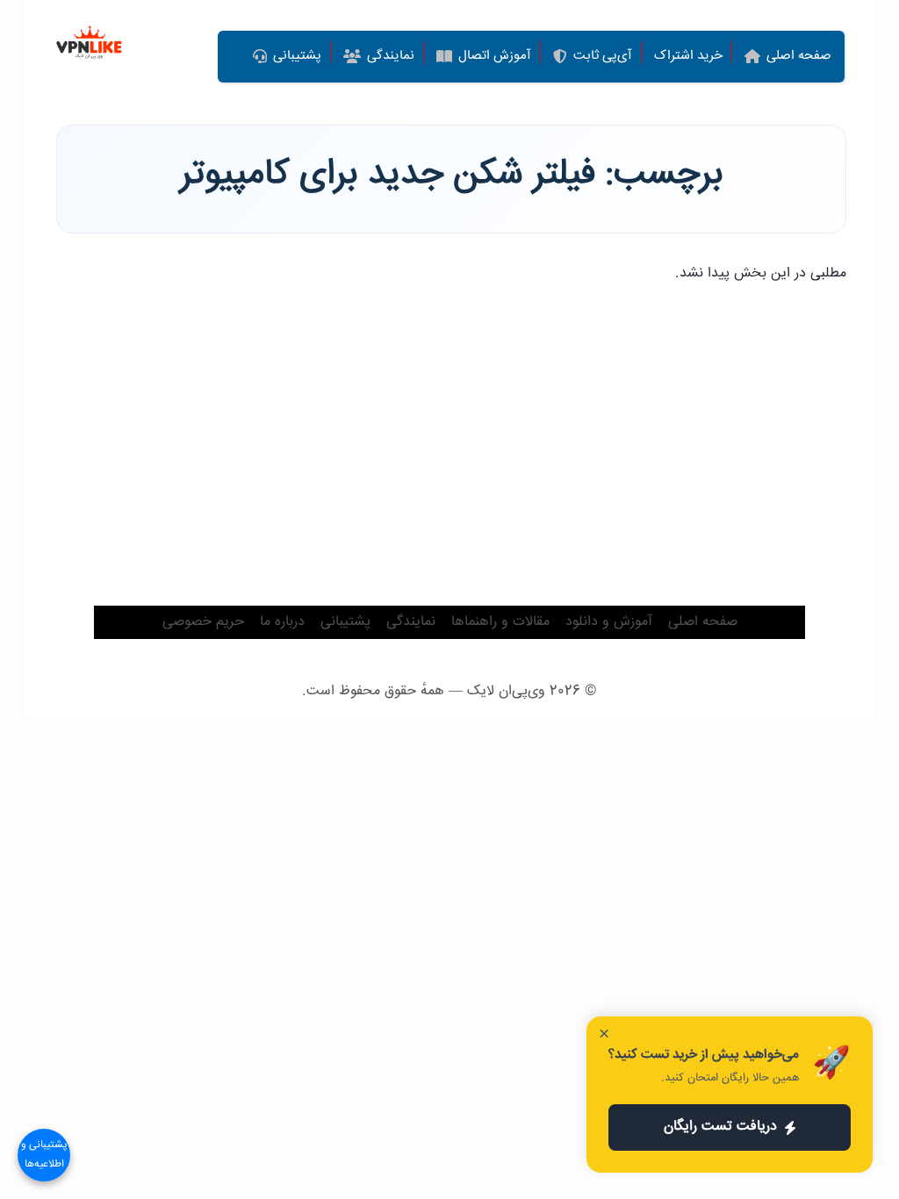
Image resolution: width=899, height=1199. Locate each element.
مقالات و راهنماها (500, 622)
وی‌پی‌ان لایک (506, 691)
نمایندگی (410, 622)
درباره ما (282, 622)
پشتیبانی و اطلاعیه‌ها (44, 1155)
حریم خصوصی (203, 622)
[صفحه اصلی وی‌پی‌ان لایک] (89, 44)
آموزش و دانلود (608, 622)
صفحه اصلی (702, 622)
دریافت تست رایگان (720, 1127)
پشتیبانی (345, 622)
